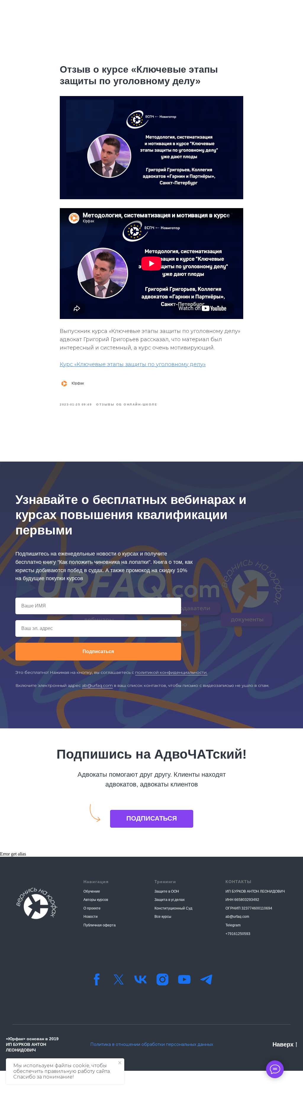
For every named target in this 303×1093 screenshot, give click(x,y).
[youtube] (184, 979)
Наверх (283, 1044)
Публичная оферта (99, 925)
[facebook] (96, 979)
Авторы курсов (95, 900)
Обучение (91, 891)
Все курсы (162, 917)
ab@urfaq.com (97, 685)
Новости (90, 917)
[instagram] (162, 979)
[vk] (140, 979)
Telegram (233, 925)
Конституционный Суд (173, 908)
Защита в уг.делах (169, 900)
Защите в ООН (166, 891)
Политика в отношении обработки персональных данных (151, 1044)
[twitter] (118, 979)
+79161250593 (237, 934)
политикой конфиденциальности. (171, 672)
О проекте (92, 908)
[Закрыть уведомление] (120, 1063)
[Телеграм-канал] (206, 979)
